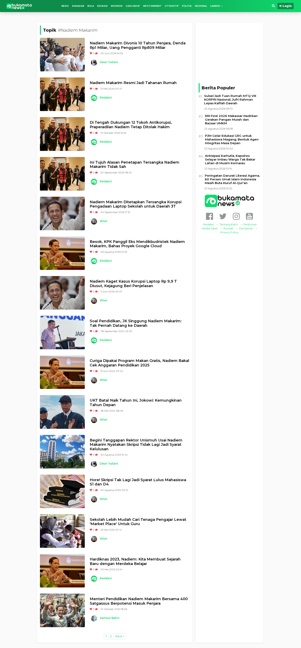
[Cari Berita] (273, 6)
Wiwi (103, 221)
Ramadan (78, 5)
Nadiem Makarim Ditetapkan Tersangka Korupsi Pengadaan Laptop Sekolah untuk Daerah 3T (135, 204)
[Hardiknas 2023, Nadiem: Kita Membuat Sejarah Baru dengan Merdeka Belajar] (62, 570)
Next (119, 636)
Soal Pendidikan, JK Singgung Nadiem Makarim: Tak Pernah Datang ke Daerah (136, 323)
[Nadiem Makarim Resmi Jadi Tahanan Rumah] (62, 94)
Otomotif (172, 5)
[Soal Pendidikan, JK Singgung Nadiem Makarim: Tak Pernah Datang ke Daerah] (62, 332)
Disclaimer (246, 228)
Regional (201, 5)
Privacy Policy (229, 232)
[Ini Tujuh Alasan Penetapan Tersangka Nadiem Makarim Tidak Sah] (62, 174)
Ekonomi (116, 5)
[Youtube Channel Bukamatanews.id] (249, 216)
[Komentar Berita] (96, 53)
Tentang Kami (229, 224)
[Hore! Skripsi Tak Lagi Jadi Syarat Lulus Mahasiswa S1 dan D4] (62, 491)
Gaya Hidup (133, 5)
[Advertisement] (229, 52)
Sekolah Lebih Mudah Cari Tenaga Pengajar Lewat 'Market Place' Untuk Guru (138, 522)
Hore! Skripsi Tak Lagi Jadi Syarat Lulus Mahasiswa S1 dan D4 (138, 482)
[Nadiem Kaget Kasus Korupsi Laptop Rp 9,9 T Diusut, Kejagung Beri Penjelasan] (62, 293)
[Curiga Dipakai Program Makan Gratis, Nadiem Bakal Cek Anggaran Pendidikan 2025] (62, 372)
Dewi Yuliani (109, 62)
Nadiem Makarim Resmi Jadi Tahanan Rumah (133, 83)
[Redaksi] (94, 98)
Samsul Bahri (109, 618)
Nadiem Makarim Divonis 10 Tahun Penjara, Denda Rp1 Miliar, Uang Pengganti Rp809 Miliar (138, 45)
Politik (187, 5)
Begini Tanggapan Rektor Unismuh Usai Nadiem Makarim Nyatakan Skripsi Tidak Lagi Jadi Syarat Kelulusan (136, 444)
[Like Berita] (91, 53)
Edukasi (102, 5)
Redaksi (106, 97)
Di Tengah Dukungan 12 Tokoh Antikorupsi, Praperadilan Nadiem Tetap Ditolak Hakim (131, 124)
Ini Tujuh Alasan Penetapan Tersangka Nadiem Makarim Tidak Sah (134, 164)
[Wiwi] (94, 221)
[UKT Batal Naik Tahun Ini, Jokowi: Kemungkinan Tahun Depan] (62, 412)
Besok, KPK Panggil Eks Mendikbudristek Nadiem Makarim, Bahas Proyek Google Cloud (137, 244)
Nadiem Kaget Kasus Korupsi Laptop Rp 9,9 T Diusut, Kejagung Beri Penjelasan (133, 283)
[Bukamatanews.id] (19, 6)
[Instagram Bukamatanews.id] (236, 216)
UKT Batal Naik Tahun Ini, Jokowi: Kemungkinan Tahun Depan (136, 402)
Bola (90, 5)
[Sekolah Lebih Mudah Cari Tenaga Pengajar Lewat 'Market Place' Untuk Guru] (62, 531)
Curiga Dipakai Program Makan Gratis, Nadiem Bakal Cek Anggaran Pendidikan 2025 (139, 363)
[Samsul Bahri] (94, 618)
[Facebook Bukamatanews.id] (209, 216)
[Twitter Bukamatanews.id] (223, 216)
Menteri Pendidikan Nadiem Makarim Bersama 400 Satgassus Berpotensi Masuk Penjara (139, 601)
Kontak (228, 228)
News (65, 5)
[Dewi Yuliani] (94, 63)
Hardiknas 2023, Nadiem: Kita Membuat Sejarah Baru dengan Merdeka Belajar (135, 561)
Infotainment (152, 5)
